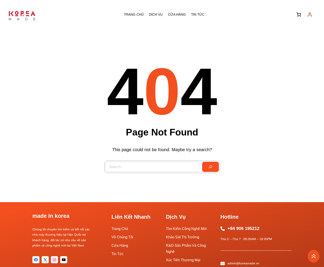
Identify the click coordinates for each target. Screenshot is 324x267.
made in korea (50, 216)
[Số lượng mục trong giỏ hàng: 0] (298, 14)
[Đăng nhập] (309, 14)
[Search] (210, 167)
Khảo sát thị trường (182, 237)
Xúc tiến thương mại (183, 260)
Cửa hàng (120, 245)
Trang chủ (120, 229)
